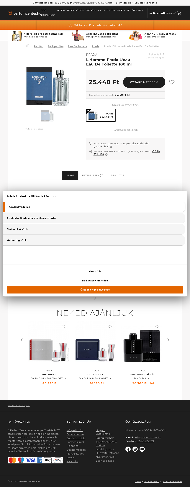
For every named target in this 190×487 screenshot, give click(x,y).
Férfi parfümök (75, 434)
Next (168, 340)
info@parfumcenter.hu (148, 437)
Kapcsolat (72, 461)
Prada (95, 46)
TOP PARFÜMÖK (48, 13)
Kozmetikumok (75, 441)
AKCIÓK (60, 10)
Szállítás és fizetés (146, 2)
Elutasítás (95, 271)
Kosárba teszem (144, 82)
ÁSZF (138, 481)
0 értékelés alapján (155, 58)
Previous (21, 340)
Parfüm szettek (76, 438)
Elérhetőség (123, 2)
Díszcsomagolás (76, 449)
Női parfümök (75, 430)
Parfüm (38, 46)
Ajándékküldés (75, 453)
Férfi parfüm (55, 46)
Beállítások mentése (95, 280)
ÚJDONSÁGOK (75, 10)
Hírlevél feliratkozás (107, 452)
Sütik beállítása (105, 460)
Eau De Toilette (77, 46)
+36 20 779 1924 (145, 441)
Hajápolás (72, 445)
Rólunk (71, 457)
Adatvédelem (151, 481)
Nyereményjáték (105, 456)
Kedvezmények (105, 437)
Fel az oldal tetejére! (19, 405)
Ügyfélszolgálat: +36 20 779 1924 (52, 2)
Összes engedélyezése (95, 289)
